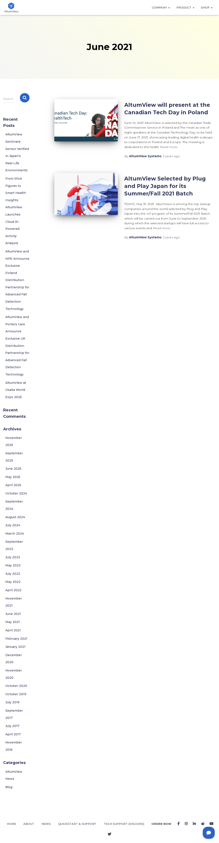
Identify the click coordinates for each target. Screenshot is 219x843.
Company (160, 7)
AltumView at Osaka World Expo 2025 (15, 390)
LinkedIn (194, 824)
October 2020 (16, 686)
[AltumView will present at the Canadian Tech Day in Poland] (86, 120)
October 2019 (15, 694)
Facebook (178, 824)
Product (184, 7)
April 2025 (13, 485)
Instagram (186, 824)
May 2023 (13, 565)
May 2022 (13, 582)
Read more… (169, 147)
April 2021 (13, 630)
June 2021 (13, 614)
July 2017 (12, 726)
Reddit (203, 824)
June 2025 (13, 469)
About (28, 823)
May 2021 (12, 622)
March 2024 (14, 533)
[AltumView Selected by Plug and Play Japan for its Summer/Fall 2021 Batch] (86, 194)
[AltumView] (11, 7)
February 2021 (16, 639)
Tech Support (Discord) (124, 823)
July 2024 (12, 525)
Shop (205, 7)
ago (171, 156)
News (46, 823)
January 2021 (15, 647)
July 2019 (12, 702)
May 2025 (12, 477)
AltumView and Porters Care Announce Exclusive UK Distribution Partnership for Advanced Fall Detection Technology (17, 345)
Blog (8, 787)
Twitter (109, 834)
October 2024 (16, 493)
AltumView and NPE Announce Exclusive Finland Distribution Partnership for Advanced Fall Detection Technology (17, 280)
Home (11, 823)
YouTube (211, 824)
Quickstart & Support (77, 823)
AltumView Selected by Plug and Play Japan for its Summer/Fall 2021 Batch (165, 186)
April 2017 (13, 734)
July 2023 (12, 557)
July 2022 (12, 574)
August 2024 (15, 517)
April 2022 (13, 590)
